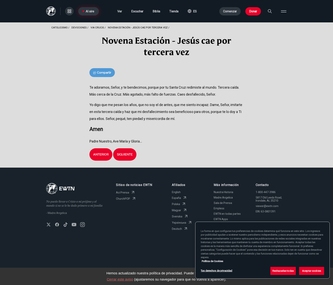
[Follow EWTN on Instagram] (82, 225)
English (176, 192)
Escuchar (137, 11)
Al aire (90, 11)
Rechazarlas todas (283, 270)
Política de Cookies (212, 261)
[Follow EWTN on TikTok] (65, 225)
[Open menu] (284, 11)
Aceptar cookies (311, 270)
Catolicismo (59, 27)
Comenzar (230, 11)
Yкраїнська (179, 222)
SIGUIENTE (125, 154)
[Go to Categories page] (69, 11)
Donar (253, 11)
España (176, 197)
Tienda (173, 11)
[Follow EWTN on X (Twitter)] (48, 225)
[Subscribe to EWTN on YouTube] (74, 225)
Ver (119, 11)
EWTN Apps (221, 219)
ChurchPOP (123, 198)
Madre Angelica (223, 197)
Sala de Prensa (223, 202)
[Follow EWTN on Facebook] (57, 225)
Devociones (79, 27)
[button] (192, 11)
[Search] (270, 11)
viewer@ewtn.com (267, 206)
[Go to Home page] (60, 189)
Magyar (176, 210)
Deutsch (177, 228)
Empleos (219, 208)
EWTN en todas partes (227, 213)
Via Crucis (97, 27)
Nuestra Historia (223, 192)
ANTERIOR (101, 154)
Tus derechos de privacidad (216, 270)
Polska (176, 204)
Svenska (177, 216)
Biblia (156, 11)
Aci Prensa (122, 192)
